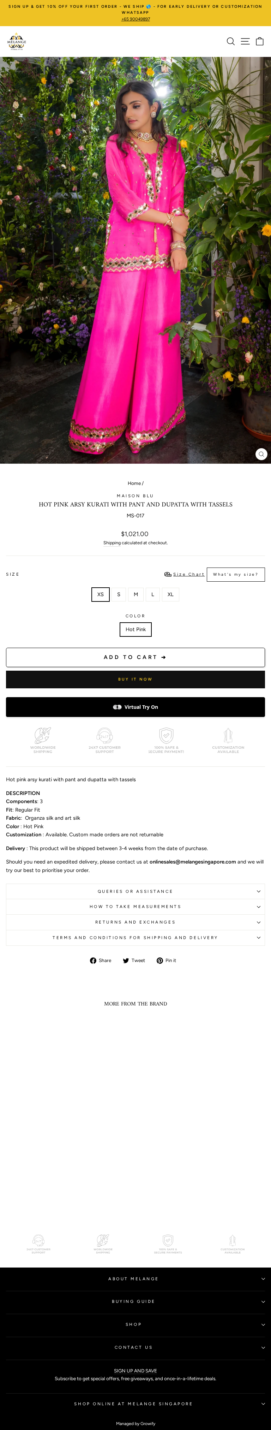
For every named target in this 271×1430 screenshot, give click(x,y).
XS (100, 594)
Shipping (112, 542)
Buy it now (135, 679)
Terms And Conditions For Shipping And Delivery (135, 937)
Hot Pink (136, 629)
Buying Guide (133, 1301)
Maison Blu (135, 495)
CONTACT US (134, 1347)
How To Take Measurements (136, 906)
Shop (134, 1324)
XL (171, 594)
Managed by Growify (135, 1423)
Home (134, 483)
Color (136, 615)
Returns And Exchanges (135, 922)
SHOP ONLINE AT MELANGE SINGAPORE (133, 1403)
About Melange (133, 1278)
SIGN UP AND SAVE (135, 1370)
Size (132, 574)
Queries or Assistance (135, 891)
